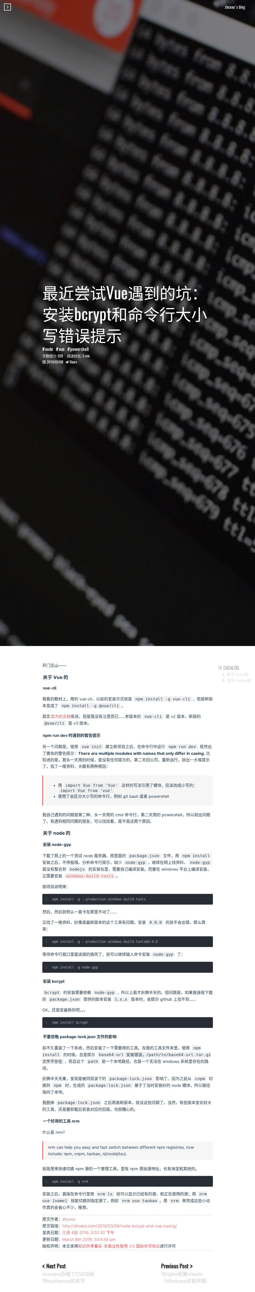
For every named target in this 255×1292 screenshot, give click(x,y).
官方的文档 (61, 716)
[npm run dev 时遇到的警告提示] (42, 735)
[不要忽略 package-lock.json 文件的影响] (42, 1036)
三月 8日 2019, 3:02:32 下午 (88, 1232)
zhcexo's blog (235, 7)
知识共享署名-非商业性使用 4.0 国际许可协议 (119, 1246)
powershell (79, 348)
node (49, 348)
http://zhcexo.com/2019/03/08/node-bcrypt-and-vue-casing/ (119, 1225)
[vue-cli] (42, 687)
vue (61, 348)
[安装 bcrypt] (42, 981)
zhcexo (68, 1219)
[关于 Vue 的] (42, 677)
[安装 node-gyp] (42, 844)
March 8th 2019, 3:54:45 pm (89, 1239)
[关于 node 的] (42, 833)
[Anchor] (70, 676)
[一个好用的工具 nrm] (42, 1121)
